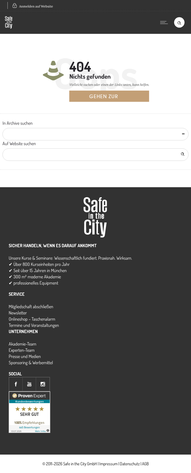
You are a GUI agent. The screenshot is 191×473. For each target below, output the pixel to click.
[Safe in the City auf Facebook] (16, 384)
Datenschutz (130, 463)
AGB (145, 463)
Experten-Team (22, 350)
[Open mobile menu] (165, 22)
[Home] (8, 27)
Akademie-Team (22, 344)
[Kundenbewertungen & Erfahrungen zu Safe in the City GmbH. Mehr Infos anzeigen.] (29, 431)
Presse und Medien (25, 356)
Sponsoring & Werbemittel (31, 362)
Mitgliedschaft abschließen (31, 306)
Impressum (108, 463)
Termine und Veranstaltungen (34, 325)
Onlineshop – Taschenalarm (32, 319)
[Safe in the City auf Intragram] (42, 384)
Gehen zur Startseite (103, 97)
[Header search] (179, 22)
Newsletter (18, 312)
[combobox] (95, 134)
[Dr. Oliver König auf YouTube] (29, 384)
